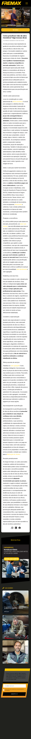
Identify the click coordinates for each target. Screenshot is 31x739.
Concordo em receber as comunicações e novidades (14, 690)
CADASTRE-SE (14, 694)
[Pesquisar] (28, 636)
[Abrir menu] (26, 3)
